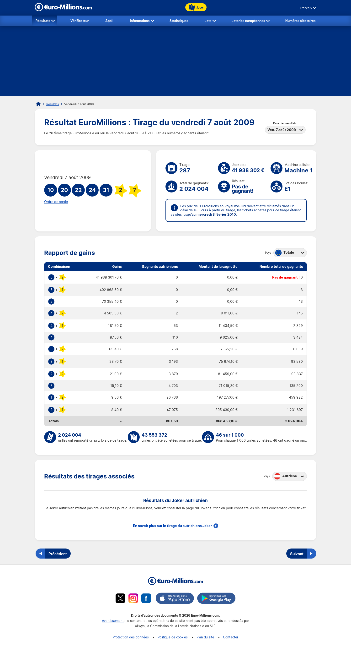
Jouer (200, 7)
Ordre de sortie (56, 202)
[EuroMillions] (63, 10)
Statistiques (179, 21)
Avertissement (113, 621)
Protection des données (131, 637)
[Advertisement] (175, 62)
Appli (109, 21)
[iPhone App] (174, 599)
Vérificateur (79, 21)
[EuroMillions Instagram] (133, 599)
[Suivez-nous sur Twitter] (120, 599)
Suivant (296, 553)
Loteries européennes (248, 21)
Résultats (43, 21)
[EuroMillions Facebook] (146, 599)
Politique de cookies (173, 637)
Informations (139, 21)
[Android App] (216, 599)
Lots (208, 21)
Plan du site (205, 637)
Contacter (230, 637)
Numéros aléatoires (300, 21)
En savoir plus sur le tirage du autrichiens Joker (172, 526)
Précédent (57, 553)
